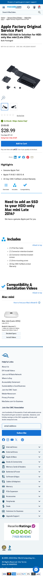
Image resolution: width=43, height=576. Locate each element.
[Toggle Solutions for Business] (39, 511)
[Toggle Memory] (39, 486)
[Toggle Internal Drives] (39, 447)
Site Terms (22, 562)
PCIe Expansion (12, 491)
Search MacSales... (10, 12)
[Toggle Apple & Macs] (39, 457)
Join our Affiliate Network (12, 374)
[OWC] (5, 357)
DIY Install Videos (8, 371)
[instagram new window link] (7, 439)
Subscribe (21, 433)
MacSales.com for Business (12, 401)
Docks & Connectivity (14, 462)
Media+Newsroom (9, 394)
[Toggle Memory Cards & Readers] (39, 466)
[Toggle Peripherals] (39, 501)
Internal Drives (11, 447)
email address (10, 426)
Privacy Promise (8, 398)
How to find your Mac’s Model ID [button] (26, 303)
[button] (21, 75)
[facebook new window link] (3, 439)
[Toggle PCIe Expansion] (39, 491)
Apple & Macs (11, 457)
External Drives (12, 452)
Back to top (38, 245)
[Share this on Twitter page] (20, 157)
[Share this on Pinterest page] (28, 157)
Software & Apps (12, 477)
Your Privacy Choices (10, 568)
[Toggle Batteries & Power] (39, 471)
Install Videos (11, 337)
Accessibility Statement (11, 382)
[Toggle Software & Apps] (39, 476)
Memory (9, 486)
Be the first (20, 116)
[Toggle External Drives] (39, 452)
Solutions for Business (14, 511)
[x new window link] (16, 440)
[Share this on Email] (32, 157)
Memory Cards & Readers (16, 467)
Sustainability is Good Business (13, 386)
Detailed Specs (11, 334)
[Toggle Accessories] (39, 496)
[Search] (39, 12)
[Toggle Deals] (39, 506)
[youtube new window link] (12, 440)
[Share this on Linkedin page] (16, 157)
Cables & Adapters (13, 482)
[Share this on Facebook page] (24, 157)
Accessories (11, 496)
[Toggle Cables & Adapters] (39, 481)
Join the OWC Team (9, 390)
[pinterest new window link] (22, 439)
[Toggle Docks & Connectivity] (39, 461)
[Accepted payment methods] (21, 574)
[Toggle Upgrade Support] (39, 516)
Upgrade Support (12, 516)
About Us (5, 367)
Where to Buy (7, 378)
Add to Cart (21, 143)
